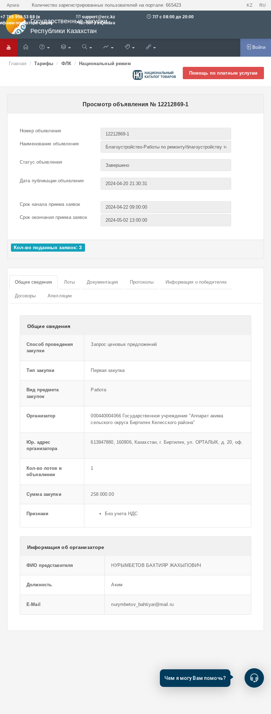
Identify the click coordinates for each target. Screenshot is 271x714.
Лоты (69, 282)
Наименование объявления (49, 143)
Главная (17, 63)
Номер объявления (40, 130)
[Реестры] (66, 48)
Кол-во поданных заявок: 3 (48, 247)
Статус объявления (41, 162)
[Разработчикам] (129, 48)
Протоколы (141, 282)
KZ (249, 5)
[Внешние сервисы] (151, 48)
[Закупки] (87, 48)
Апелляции (60, 295)
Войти (258, 47)
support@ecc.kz (98, 16)
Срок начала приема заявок (50, 204)
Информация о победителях (196, 282)
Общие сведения (33, 282)
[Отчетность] (108, 48)
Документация (102, 282)
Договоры (25, 295)
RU (262, 5)
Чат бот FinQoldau (95, 22)
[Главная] (26, 48)
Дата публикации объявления (52, 180)
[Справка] (44, 48)
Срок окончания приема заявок (53, 217)
